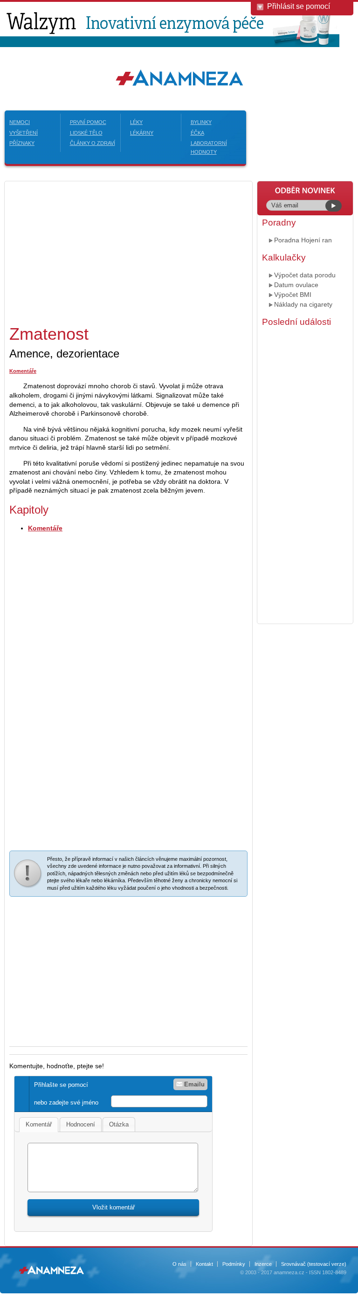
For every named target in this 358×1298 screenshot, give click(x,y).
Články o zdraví (92, 143)
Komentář (39, 1124)
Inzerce (263, 1264)
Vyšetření (23, 133)
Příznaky (21, 143)
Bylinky (201, 122)
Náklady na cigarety (303, 304)
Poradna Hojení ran (303, 240)
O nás (179, 1264)
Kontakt (204, 1264)
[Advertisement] (87, 251)
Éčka (197, 133)
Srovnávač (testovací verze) (313, 1264)
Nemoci (19, 122)
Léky (136, 122)
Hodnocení (80, 1124)
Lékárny (141, 133)
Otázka (119, 1124)
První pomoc (88, 122)
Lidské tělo (86, 133)
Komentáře (22, 371)
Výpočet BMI (292, 294)
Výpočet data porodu (305, 275)
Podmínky (233, 1264)
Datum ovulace (296, 284)
